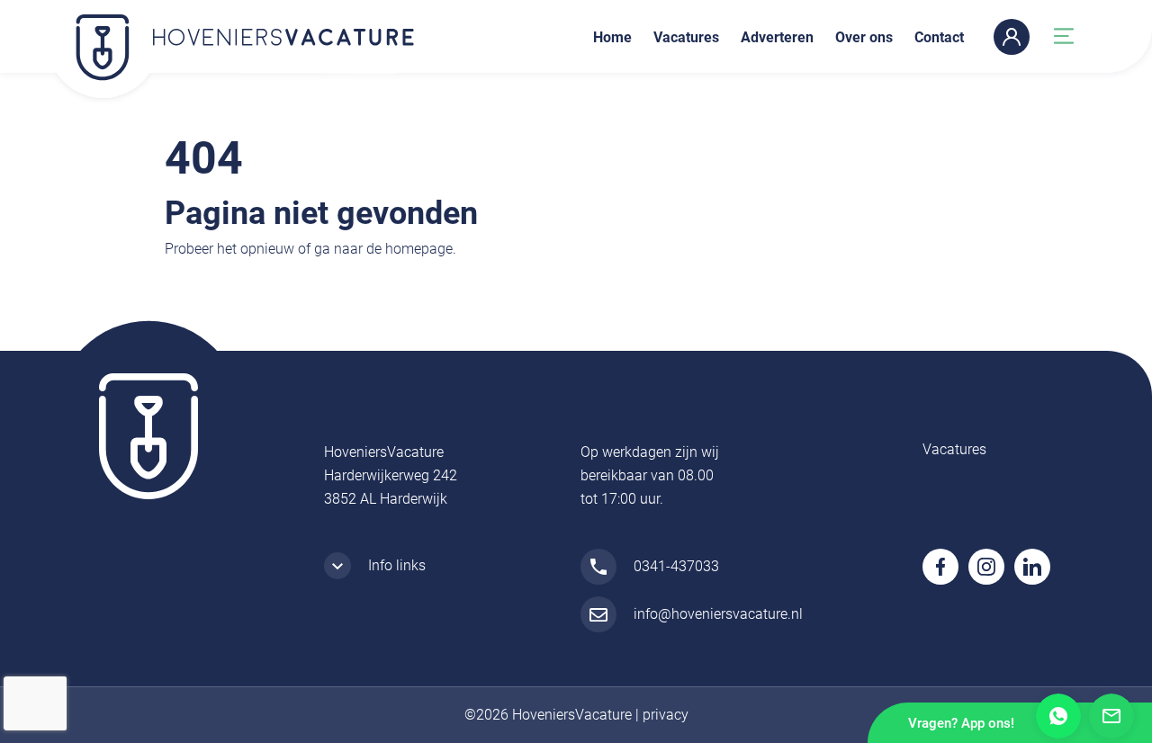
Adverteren (777, 37)
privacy (665, 714)
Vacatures (686, 37)
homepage (419, 248)
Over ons (864, 37)
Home (612, 37)
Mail (1111, 716)
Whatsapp (1058, 716)
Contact (939, 37)
